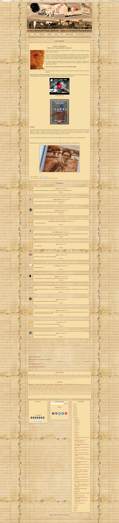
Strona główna (59, 361)
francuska (67, 375)
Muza (71, 384)
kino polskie (51, 178)
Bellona (48, 389)
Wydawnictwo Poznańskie (78, 387)
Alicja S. (57, 255)
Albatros (51, 387)
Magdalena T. (57, 276)
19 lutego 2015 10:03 (65, 199)
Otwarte (57, 387)
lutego (75, 435)
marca (75, 434)
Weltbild (87, 394)
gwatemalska (83, 377)
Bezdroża (64, 389)
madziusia (57, 188)
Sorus (59, 394)
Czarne (42, 385)
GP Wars (71, 391)
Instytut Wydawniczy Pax (33, 393)
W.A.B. (40, 384)
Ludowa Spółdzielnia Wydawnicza (71, 393)
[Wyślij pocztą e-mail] (42, 176)
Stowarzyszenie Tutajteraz (65, 394)
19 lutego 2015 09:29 (63, 188)
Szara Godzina (84, 388)
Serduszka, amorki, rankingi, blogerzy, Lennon (81, 475)
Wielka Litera (31, 385)
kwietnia (76, 432)
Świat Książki (62, 385)
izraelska (33, 378)
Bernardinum (52, 389)
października (76, 422)
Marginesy (31, 384)
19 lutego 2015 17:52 (64, 287)
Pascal (61, 387)
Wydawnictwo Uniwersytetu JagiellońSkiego (50, 390)
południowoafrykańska (46, 378)
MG (65, 390)
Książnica (53, 393)
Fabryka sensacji (66, 391)
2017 (74, 414)
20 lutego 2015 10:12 (63, 310)
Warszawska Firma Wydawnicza (80, 390)
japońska (60, 376)
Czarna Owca (86, 384)
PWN (70, 387)
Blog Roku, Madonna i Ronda (79, 495)
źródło (69, 133)
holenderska (72, 376)
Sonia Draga (78, 384)
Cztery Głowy (34, 389)
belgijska (81, 376)
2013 (74, 509)
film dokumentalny (38, 178)
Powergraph (43, 394)
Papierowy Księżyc (52, 388)
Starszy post (88, 361)
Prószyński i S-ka (62, 384)
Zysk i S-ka (75, 385)
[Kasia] (57, 333)
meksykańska (58, 377)
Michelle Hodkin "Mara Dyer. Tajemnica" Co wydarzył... (81, 445)
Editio (76, 389)
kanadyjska (32, 376)
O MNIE (35, 34)
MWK (90, 389)
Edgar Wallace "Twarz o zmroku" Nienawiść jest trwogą (80, 440)
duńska (88, 376)
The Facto (80, 394)
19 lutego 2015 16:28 (63, 254)
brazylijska (38, 376)
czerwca (75, 429)
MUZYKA (56, 34)
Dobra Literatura (45, 391)
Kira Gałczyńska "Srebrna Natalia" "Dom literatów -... (81, 477)
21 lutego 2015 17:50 (63, 333)
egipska (79, 377)
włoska (43, 376)
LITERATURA (42, 34)
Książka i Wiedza (47, 393)
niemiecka (79, 375)
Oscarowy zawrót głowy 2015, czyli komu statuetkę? (81, 455)
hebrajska (88, 377)
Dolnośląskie (40, 387)
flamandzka (30, 377)
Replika (66, 387)
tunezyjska (57, 378)
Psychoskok (48, 394)
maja (75, 430)
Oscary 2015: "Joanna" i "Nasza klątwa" (81, 452)
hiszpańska (56, 375)
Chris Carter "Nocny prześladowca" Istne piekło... (81, 450)
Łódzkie (38, 389)
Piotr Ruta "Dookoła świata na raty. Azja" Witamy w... (81, 465)
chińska (85, 376)
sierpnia (75, 425)
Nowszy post (31, 361)
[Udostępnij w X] (44, 176)
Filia (51, 385)
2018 (74, 412)
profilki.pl (59, 415)
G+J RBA (46, 387)
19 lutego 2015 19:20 (63, 299)
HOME (29, 34)
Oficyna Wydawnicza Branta (82, 393)
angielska (49, 375)
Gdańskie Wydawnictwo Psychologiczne (79, 391)
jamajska (36, 378)
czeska (89, 375)
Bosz (34, 391)
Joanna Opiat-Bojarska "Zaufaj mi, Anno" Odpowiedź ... (81, 486)
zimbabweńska (69, 378)
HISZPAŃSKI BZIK (69, 34)
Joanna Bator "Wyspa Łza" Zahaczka (80, 469)
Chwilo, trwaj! (77, 143)
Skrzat (56, 394)
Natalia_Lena (57, 287)
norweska (84, 375)
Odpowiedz (61, 192)
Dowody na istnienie (71, 389)
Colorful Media (45, 388)
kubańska (64, 376)
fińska (68, 376)
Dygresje (50, 391)
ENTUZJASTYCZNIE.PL (80, 34)
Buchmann (38, 391)
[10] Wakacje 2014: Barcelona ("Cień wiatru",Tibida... (80, 498)
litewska (44, 377)
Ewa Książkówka (57, 265)
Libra (64, 393)
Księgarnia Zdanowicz (59, 393)
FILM (62, 34)
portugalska (63, 377)
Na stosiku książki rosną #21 (79, 457)
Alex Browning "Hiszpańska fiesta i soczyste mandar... (82, 493)
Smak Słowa (68, 385)
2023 (74, 405)
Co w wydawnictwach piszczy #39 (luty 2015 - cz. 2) (81, 472)
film (34, 178)
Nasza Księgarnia (77, 388)
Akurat (29, 389)
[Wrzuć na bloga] (43, 176)
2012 (74, 510)
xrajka (57, 244)
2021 (74, 407)
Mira (67, 390)
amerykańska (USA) (40, 375)
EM (53, 391)
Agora (88, 388)
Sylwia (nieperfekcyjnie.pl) (57, 232)
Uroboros (35, 390)
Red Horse (52, 394)
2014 (74, 507)
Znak (47, 385)
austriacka (53, 377)
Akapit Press (43, 389)
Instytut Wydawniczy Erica (83, 389)
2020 (74, 408)
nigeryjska (40, 378)
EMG (62, 390)
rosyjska (52, 376)
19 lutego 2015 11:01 (63, 210)
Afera (86, 387)
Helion (57, 389)
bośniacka (75, 377)
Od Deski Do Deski (82, 385)
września (76, 423)
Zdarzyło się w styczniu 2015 (79, 503)
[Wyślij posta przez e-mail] (40, 176)
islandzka (56, 376)
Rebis (37, 385)
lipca (75, 427)
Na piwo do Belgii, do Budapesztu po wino (81, 484)
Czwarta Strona (49, 384)
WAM (84, 394)
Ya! (59, 390)
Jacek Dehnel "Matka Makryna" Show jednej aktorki (80, 501)
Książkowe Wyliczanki (57, 199)
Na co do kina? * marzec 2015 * (79, 442)
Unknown (57, 310)
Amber (89, 385)
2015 (74, 417)
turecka (61, 378)
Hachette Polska (88, 391)
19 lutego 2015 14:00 (62, 244)
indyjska (77, 376)
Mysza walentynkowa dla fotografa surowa (81, 479)
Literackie (55, 385)
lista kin (71, 62)
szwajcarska (53, 378)
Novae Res (31, 390)
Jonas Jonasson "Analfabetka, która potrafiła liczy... (81, 459)
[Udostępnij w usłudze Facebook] (45, 176)
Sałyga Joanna (55, 178)
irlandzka (34, 377)
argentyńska (49, 377)
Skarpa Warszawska (61, 388)
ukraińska (64, 378)
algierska (71, 377)
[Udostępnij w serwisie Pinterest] (47, 176)
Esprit (56, 391)
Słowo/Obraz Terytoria (74, 394)
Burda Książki (38, 388)
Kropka (43, 393)
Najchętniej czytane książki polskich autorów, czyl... (80, 489)
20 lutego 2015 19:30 (62, 322)
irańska (29, 378)
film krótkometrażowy (45, 178)
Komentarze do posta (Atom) (38, 363)
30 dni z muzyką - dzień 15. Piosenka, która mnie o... (82, 467)
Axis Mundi (31, 391)
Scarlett (57, 299)
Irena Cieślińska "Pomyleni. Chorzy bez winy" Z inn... (81, 482)
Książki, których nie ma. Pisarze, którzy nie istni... (81, 448)
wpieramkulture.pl (71, 137)
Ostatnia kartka (76, 491)
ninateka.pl (61, 70)
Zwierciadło (89, 390)
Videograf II (40, 390)
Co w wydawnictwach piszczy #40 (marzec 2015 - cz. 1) (81, 438)
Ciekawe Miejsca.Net (69, 388)
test (57, 322)
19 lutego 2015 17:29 (64, 276)
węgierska (67, 377)
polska (30, 375)
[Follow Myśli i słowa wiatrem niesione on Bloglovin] (38, 421)
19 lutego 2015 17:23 (64, 265)
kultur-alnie (57, 210)
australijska (48, 376)
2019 (74, 410)
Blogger (68, 514)
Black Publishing (33, 387)
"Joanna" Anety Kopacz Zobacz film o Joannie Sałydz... (81, 462)
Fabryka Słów (60, 391)
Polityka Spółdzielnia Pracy (36, 394)
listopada (76, 420)
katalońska (73, 375)
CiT (41, 391)
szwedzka (62, 375)
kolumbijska (40, 377)
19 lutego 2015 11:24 (70, 221)
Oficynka (60, 389)
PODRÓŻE (49, 34)
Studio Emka (72, 390)
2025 (74, 403)
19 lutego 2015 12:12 (66, 232)
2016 (74, 415)
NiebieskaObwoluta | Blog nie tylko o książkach (57, 221)
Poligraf (29, 394)
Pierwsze (88, 393)
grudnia (75, 418)
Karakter (39, 393)
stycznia (75, 505)
